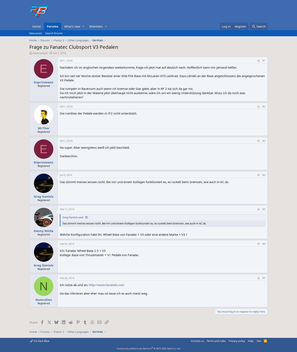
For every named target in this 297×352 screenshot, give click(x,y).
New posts (35, 33)
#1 (263, 60)
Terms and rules (216, 341)
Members (96, 26)
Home (36, 26)
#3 (263, 141)
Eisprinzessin (40, 53)
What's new (72, 26)
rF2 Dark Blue (41, 341)
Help (251, 341)
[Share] (258, 60)
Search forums (54, 33)
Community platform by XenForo (149, 348)
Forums (52, 26)
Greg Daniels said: (73, 217)
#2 (263, 106)
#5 (263, 209)
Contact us (197, 341)
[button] (83, 26)
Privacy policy (237, 341)
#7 (263, 278)
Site (259, 341)
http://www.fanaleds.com (106, 285)
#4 (263, 175)
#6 (263, 244)
